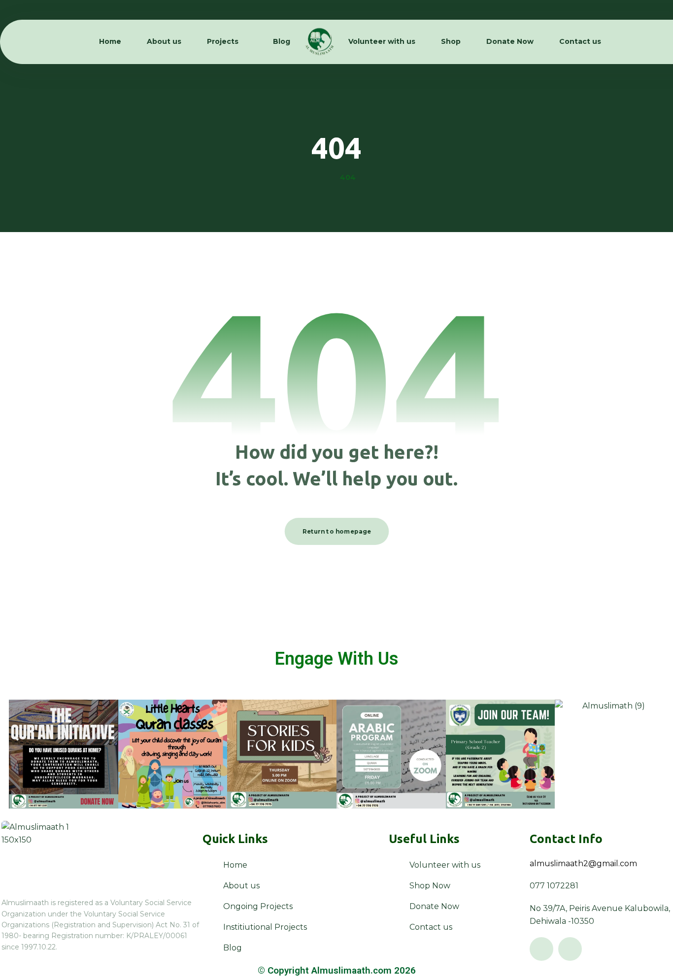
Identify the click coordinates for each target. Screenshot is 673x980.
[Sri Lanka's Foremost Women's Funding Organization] (319, 42)
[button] (541, 949)
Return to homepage (336, 531)
